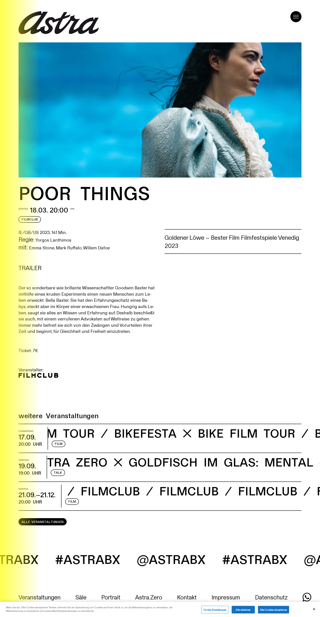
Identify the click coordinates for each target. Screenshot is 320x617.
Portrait (110, 597)
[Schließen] (314, 609)
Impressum (225, 597)
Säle (80, 597)
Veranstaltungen (40, 597)
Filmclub (29, 219)
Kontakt (187, 597)
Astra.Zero (148, 597)
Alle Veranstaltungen (43, 522)
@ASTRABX (114, 558)
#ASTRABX (198, 558)
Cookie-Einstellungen (214, 609)
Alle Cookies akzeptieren (273, 609)
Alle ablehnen (243, 609)
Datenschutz (271, 597)
